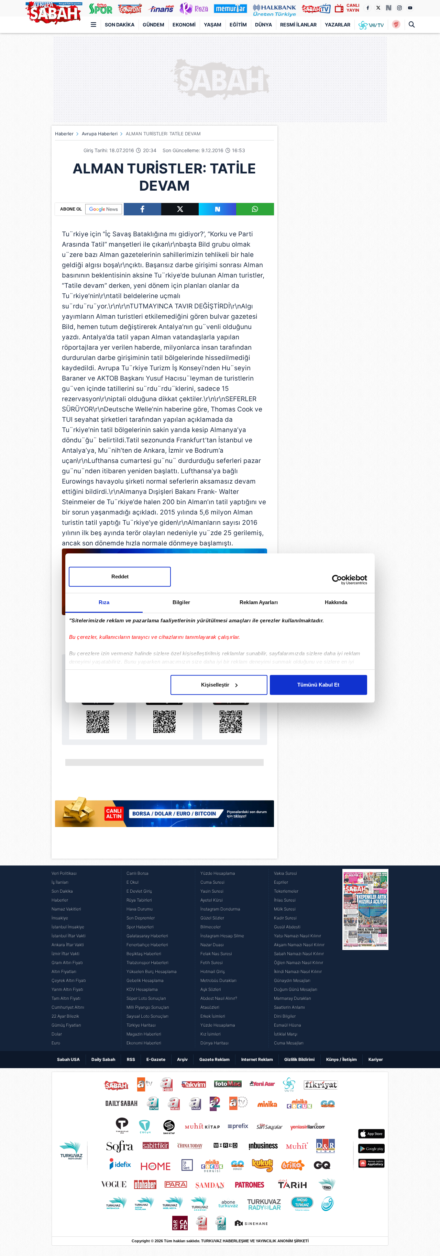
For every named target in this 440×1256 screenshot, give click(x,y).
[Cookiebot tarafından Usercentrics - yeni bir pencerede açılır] (337, 580)
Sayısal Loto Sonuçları (147, 1016)
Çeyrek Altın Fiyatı (69, 980)
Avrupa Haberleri (100, 133)
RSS (131, 1059)
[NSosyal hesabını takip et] (389, 8)
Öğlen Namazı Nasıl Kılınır (298, 962)
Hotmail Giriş (212, 971)
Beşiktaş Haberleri (143, 953)
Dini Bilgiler (285, 1016)
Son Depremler (140, 917)
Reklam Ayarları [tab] (259, 602)
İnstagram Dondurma (220, 909)
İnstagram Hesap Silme (222, 935)
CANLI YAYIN (352, 8)
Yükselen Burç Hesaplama (151, 971)
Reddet (120, 576)
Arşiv (182, 1059)
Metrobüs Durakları (218, 980)
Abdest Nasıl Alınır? (218, 998)
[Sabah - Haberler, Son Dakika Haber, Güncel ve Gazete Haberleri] (53, 11)
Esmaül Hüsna (287, 1025)
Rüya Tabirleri (139, 900)
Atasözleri (209, 1007)
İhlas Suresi (285, 900)
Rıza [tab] (104, 602)
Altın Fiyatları (64, 971)
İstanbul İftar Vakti (69, 935)
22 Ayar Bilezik (65, 1016)
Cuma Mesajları (289, 1042)
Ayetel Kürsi (211, 900)
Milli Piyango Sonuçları (147, 1007)
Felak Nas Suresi (216, 953)
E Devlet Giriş (139, 891)
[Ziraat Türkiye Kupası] (396, 24)
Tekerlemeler (286, 891)
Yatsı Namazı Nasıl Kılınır (297, 935)
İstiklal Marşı (285, 1034)
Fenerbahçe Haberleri (147, 944)
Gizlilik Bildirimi (299, 1059)
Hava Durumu (139, 909)
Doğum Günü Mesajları (295, 989)
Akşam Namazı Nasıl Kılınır (299, 944)
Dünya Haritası (214, 1042)
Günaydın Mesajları (292, 980)
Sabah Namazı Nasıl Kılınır (299, 953)
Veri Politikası (64, 873)
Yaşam (212, 24)
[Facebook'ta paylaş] (142, 209)
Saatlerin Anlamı (289, 1007)
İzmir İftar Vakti (65, 953)
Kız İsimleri (210, 1034)
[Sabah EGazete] (365, 958)
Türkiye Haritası (141, 1025)
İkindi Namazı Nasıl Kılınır (298, 971)
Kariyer (375, 1059)
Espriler (281, 882)
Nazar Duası (212, 944)
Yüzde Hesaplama (217, 873)
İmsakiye (60, 917)
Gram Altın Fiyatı (67, 962)
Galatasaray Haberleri (147, 935)
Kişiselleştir (215, 685)
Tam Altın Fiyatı (66, 998)
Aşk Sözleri (210, 989)
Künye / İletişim (341, 1059)
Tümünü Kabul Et (318, 685)
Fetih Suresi (211, 962)
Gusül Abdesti (287, 926)
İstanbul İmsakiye (68, 926)
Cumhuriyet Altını (68, 1007)
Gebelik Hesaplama (145, 980)
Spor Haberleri (140, 926)
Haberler (64, 133)
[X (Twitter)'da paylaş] (180, 209)
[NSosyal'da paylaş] (217, 209)
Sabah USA (68, 1059)
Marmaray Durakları (292, 998)
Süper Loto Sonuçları (146, 998)
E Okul (132, 882)
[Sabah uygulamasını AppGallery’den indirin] (231, 713)
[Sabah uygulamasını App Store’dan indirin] (98, 713)
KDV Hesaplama (142, 989)
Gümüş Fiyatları (66, 1025)
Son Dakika (119, 24)
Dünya (263, 24)
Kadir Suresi (285, 917)
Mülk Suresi (285, 909)
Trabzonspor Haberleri (147, 962)
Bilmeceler (210, 926)
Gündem (153, 24)
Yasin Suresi (211, 891)
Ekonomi (184, 24)
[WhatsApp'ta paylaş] (255, 209)
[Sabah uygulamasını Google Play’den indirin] (165, 713)
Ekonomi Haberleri (143, 1042)
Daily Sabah (103, 1059)
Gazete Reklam (214, 1059)
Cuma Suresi (212, 882)
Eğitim (238, 24)
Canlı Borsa (137, 873)
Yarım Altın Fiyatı (67, 989)
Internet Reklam (257, 1059)
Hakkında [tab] (336, 602)
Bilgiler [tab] (181, 602)
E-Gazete (155, 1059)
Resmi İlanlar (298, 24)
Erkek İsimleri (212, 1016)
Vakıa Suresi (285, 873)
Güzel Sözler (212, 917)
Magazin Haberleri (143, 1034)
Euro (56, 1042)
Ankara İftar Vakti (68, 944)
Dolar (57, 1034)
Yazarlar (337, 24)
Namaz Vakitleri (66, 909)
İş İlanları (60, 882)
